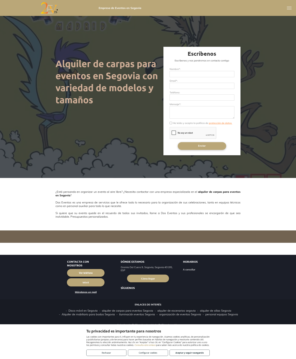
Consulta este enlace (145, 345)
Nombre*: (175, 69)
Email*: (174, 80)
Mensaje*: (175, 104)
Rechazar (106, 352)
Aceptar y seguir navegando (189, 352)
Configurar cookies (148, 352)
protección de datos (220, 123)
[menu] (289, 8)
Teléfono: (175, 92)
